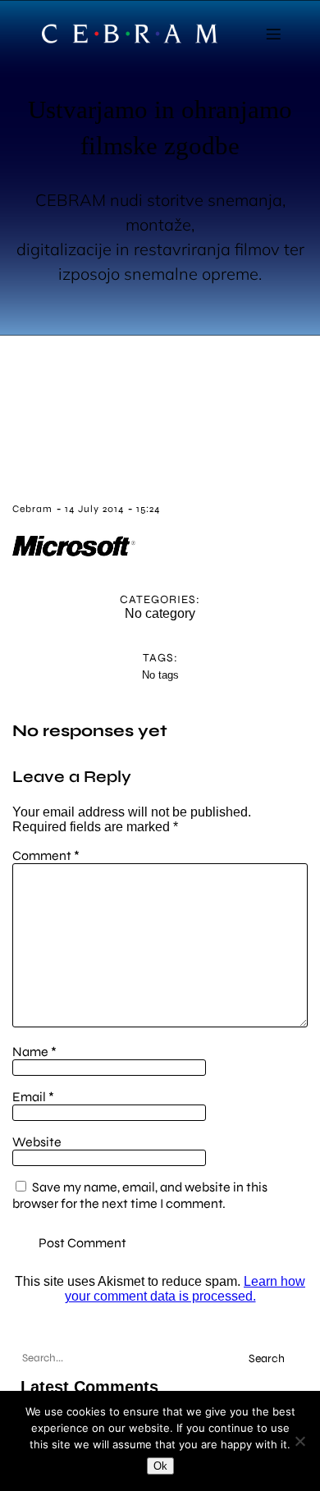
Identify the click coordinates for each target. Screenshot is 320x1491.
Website (37, 1142)
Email (33, 1097)
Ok (160, 1466)
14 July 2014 (94, 509)
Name (34, 1051)
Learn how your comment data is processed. (185, 1288)
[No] (299, 1441)
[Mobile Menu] (273, 34)
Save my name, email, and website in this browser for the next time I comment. (139, 1195)
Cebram (32, 509)
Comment (46, 855)
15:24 (148, 509)
